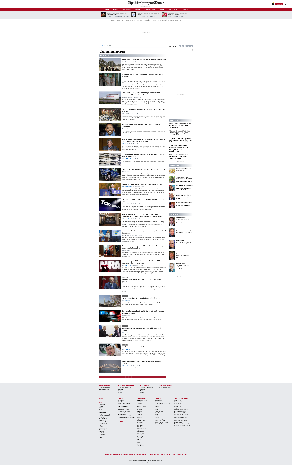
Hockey (157, 416)
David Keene (140, 422)
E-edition (124, 454)
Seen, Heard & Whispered (105, 414)
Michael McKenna (181, 217)
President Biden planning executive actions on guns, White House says (143, 155)
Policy (114, 9)
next (137, 377)
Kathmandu (133, 20)
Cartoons (139, 444)
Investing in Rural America (181, 409)
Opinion (120, 389)
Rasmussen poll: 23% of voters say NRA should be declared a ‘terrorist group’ (141, 262)
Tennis (157, 412)
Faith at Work (178, 422)
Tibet (180, 20)
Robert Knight (180, 229)
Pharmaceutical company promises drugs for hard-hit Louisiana (144, 232)
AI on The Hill (178, 403)
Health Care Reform (123, 406)
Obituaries (101, 431)
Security (101, 410)
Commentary (125, 9)
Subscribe (279, 4)
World (100, 409)
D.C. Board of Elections (180, 411)
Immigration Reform (123, 409)
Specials (121, 421)
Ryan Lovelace (126, 218)
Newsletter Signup (104, 389)
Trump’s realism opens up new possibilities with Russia (141, 329)
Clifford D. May (140, 427)
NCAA (157, 409)
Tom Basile (139, 411)
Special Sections (149, 9)
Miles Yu (139, 439)
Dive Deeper (102, 434)
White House (170, 20)
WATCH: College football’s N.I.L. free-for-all (148, 13)
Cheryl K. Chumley (142, 406)
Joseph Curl (140, 414)
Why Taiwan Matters (180, 408)
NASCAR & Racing (160, 420)
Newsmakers (102, 420)
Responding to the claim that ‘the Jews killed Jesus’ (184, 243)
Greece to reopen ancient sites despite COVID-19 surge (143, 169)
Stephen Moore (141, 430)
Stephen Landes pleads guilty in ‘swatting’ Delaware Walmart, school (143, 312)
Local (119, 390)
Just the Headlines (104, 432)
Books (138, 442)
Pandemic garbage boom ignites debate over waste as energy (143, 110)
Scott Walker (140, 438)
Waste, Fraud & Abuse (104, 422)
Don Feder (179, 252)
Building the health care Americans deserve (180, 418)
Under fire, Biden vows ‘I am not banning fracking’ (142, 184)
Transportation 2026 (179, 412)
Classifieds (116, 454)
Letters (138, 405)
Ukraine (145, 20)
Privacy (156, 454)
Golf (156, 414)
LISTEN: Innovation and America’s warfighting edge (117, 13)
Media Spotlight (103, 418)
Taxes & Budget (122, 414)
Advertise (167, 454)
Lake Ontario (152, 20)
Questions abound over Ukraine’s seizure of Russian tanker (143, 362)
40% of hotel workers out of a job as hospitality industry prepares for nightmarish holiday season (142, 215)
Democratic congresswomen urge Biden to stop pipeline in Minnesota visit (141, 93)
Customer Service (135, 454)
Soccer (157, 417)
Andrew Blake (126, 203)
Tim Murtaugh (140, 431)
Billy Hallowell (180, 263)
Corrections (102, 404)
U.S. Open (139, 20)
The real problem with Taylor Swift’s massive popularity (182, 267)
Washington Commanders (162, 403)
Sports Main (158, 400)
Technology (102, 429)
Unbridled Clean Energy (180, 420)
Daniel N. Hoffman (141, 420)
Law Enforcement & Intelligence (126, 416)
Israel (176, 20)
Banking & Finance (123, 405)
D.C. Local (101, 417)
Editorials (139, 403)
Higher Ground (103, 425)
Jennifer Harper (127, 265)
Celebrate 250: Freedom (180, 405)
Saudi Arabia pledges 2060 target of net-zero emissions (144, 59)
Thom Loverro (159, 411)
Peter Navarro (140, 433)
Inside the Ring (103, 423)
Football (157, 405)
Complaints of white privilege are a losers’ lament (182, 255)
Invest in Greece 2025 (179, 427)
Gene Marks (140, 425)
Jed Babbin (139, 409)
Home (101, 45)
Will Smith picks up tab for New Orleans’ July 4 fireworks (141, 125)
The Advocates (102, 412)
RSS (162, 454)
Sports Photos (159, 423)
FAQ (174, 454)
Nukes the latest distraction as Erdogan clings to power (141, 280)
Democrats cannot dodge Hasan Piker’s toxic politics (184, 231)
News (106, 9)
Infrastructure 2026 (179, 416)
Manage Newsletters (104, 387)
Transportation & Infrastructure (126, 417)
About (178, 454)
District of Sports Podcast (162, 422)
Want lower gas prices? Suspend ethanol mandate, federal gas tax (184, 221)
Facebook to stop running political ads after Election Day (143, 200)
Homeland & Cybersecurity (125, 411)
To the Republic (141, 445)
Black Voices (140, 441)
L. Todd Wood (126, 284)
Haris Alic (125, 143)
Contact (184, 454)
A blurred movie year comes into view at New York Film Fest (142, 75)
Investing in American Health (182, 425)
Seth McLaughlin (127, 158)
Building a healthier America (182, 423)
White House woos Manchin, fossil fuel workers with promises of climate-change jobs (143, 140)
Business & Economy (104, 415)
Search (191, 50)
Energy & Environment (124, 403)
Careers (144, 454)
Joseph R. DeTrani (141, 416)
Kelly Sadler (140, 408)
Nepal (127, 20)
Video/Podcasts (172, 9)
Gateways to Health (179, 401)
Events (161, 9)
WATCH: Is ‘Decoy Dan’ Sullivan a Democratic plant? (177, 13)
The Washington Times (124, 387)
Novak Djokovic (161, 20)
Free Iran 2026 (178, 406)
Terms (151, 454)
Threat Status (121, 401)
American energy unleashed (181, 414)
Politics (101, 406)
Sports (137, 9)
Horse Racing (159, 419)
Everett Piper (180, 240)
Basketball (158, 408)
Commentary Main (142, 400)
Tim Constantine (141, 412)
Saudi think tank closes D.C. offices (136, 347)
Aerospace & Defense (123, 412)
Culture (101, 426)
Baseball (157, 406)
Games (184, 9)
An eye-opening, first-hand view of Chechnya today (142, 298)
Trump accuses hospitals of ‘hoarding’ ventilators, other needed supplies (142, 247)
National (101, 407)
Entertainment (103, 428)
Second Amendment (123, 408)
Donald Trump (120, 20)
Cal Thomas (140, 436)
